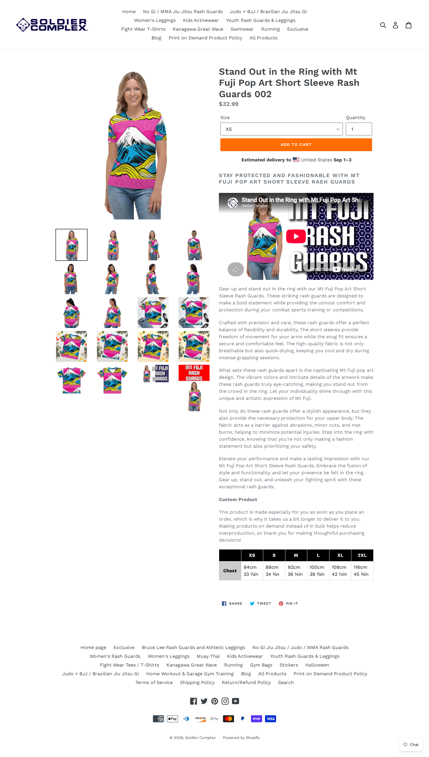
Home (129, 11)
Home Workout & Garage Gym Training (190, 673)
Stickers (289, 665)
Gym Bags (261, 665)
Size (225, 117)
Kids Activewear (201, 20)
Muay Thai (208, 656)
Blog (156, 38)
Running (270, 29)
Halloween (317, 665)
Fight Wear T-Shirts (143, 29)
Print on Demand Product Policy (205, 38)
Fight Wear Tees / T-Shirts (129, 665)
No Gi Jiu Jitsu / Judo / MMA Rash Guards (300, 647)
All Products (264, 38)
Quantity (355, 117)
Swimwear (242, 29)
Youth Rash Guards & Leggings (260, 20)
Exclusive (297, 29)
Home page (93, 647)
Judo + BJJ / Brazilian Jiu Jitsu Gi (268, 11)
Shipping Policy (197, 682)
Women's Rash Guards (115, 656)
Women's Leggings (155, 20)
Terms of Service (154, 682)
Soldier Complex (200, 737)
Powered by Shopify (241, 737)
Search (286, 682)
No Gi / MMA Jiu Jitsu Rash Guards (183, 11)
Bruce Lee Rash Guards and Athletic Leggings (193, 647)
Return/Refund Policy (246, 682)
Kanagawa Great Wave (198, 29)
